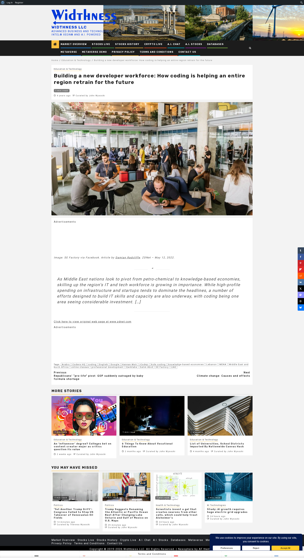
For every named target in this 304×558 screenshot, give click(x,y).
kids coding (158, 364)
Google (115, 364)
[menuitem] (3, 2)
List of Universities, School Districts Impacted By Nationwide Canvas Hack (217, 445)
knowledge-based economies (186, 364)
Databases (215, 44)
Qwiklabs (131, 367)
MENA (222, 364)
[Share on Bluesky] (301, 307)
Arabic (66, 364)
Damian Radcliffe (127, 257)
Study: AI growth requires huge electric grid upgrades (227, 511)
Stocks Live (101, 44)
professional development (108, 367)
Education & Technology (68, 69)
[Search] (250, 48)
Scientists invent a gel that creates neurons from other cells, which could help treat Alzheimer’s (177, 513)
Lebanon (211, 364)
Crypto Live (153, 44)
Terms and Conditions (157, 52)
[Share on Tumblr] (301, 250)
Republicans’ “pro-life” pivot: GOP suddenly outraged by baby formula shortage (98, 376)
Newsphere (186, 549)
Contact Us (187, 52)
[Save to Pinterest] (301, 263)
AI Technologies (216, 505)
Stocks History (127, 44)
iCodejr (144, 364)
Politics (58, 505)
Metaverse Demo (94, 52)
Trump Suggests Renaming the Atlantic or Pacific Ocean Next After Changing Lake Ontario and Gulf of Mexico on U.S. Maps (126, 515)
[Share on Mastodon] (301, 295)
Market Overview (74, 44)
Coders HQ (79, 364)
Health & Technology (168, 505)
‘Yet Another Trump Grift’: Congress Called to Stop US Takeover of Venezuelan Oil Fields (74, 513)
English (103, 364)
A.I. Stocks (193, 44)
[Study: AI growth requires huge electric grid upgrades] (229, 487)
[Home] (55, 44)
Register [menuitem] (19, 2)
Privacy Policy (123, 52)
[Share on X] (301, 288)
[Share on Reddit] (301, 276)
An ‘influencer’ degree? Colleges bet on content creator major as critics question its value (82, 446)
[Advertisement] (77, 239)
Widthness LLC (69, 27)
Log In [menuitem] (10, 2)
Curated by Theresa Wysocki (73, 524)
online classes (80, 367)
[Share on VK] (301, 282)
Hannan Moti (129, 364)
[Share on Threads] (301, 301)
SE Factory (162, 367)
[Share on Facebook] (301, 257)
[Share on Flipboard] (301, 269)
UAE (173, 367)
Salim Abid (146, 367)
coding (92, 364)
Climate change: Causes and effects (223, 374)
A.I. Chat (174, 44)
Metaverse (69, 52)
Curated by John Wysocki (90, 96)
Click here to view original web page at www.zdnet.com (92, 321)
